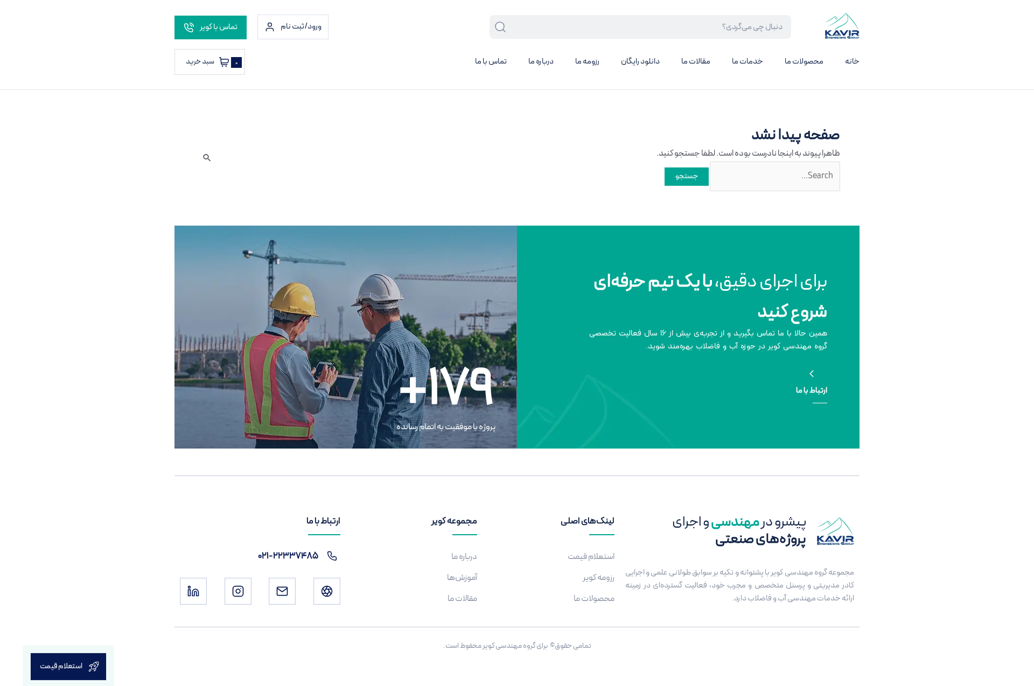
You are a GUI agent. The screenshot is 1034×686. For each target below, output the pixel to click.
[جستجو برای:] (774, 176)
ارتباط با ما (811, 390)
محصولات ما (804, 61)
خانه (852, 61)
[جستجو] (498, 27)
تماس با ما (491, 61)
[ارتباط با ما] (812, 374)
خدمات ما (747, 61)
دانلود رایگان (640, 61)
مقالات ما (695, 61)
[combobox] (649, 27)
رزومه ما (587, 61)
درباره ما (541, 61)
